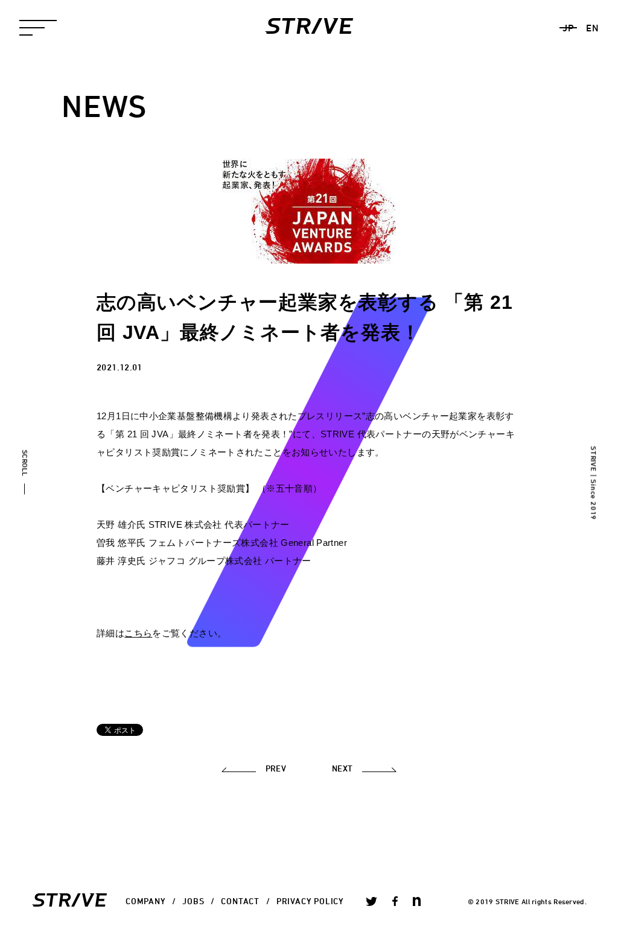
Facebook (395, 901)
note (417, 901)
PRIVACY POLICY (310, 901)
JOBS (193, 901)
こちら (138, 633)
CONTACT (240, 901)
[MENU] (38, 28)
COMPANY (146, 901)
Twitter (371, 901)
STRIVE (309, 26)
